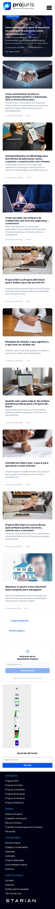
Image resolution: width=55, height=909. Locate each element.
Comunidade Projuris (16, 864)
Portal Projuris (12, 843)
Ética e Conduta (13, 822)
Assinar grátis (28, 670)
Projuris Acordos (14, 785)
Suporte (9, 884)
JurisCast (10, 856)
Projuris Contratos (15, 789)
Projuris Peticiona (14, 802)
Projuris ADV (12, 781)
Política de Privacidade (17, 889)
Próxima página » (17, 631)
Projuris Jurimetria (15, 798)
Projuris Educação (14, 860)
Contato (9, 880)
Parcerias (10, 831)
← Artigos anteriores (18, 621)
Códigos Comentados (16, 847)
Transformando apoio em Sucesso (23, 827)
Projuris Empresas (15, 794)
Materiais (10, 851)
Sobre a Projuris (13, 814)
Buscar (27, 765)
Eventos (9, 869)
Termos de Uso (13, 893)
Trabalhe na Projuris (16, 818)
